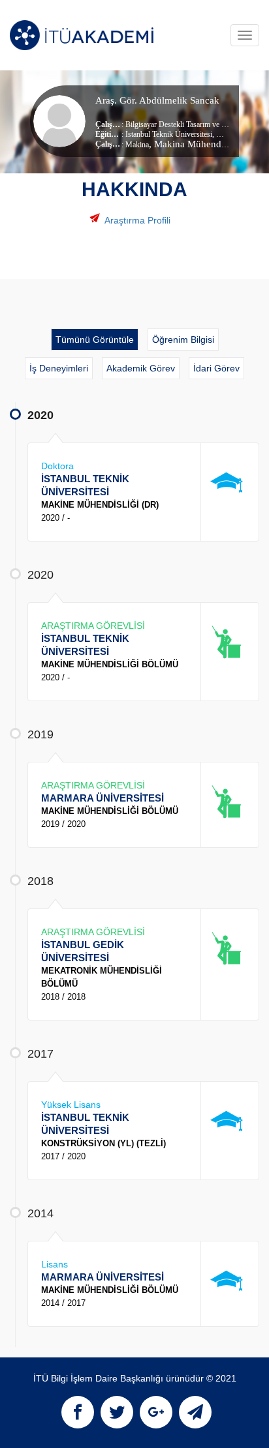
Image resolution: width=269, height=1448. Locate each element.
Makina (137, 144)
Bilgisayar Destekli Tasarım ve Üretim (184, 124)
